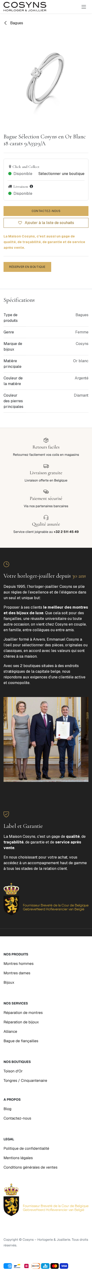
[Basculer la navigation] (83, 7)
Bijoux (9, 982)
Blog (7, 1108)
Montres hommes (18, 963)
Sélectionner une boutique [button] (61, 173)
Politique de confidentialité (26, 1148)
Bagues (16, 23)
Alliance (10, 1031)
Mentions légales (18, 1157)
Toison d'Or (13, 1071)
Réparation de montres (23, 1012)
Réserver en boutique (27, 267)
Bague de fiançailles (21, 1040)
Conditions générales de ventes (30, 1167)
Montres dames (17, 973)
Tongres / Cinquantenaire (25, 1080)
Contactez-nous (46, 211)
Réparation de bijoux (21, 1022)
